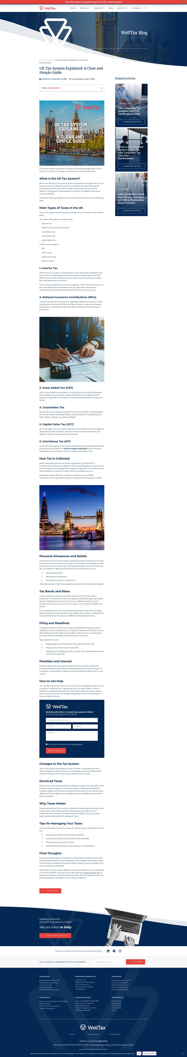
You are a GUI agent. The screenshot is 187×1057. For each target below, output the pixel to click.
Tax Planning (116, 1006)
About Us (121, 8)
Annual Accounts (45, 985)
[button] (101, 88)
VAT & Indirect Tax (82, 985)
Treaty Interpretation (47, 1008)
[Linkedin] (108, 951)
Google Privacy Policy (101, 1045)
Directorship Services (120, 987)
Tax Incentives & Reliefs (84, 987)
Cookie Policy (115, 1034)
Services (83, 8)
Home (73, 8)
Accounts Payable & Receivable (87, 1001)
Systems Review (45, 987)
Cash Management (82, 1006)
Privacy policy (149, 1053)
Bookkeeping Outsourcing (49, 980)
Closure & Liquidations (120, 990)
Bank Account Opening (84, 1003)
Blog (111, 8)
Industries (98, 8)
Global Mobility (45, 1004)
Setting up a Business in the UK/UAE (53, 1001)
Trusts (114, 1010)
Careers (72, 1034)
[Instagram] (120, 951)
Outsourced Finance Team (49, 990)
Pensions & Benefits (82, 1010)
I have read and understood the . (65, 744)
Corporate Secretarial (120, 983)
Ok (139, 1053)
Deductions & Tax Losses (84, 982)
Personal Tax (116, 1001)
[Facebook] (114, 951)
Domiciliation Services (120, 985)
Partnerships (116, 1003)
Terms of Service (121, 1045)
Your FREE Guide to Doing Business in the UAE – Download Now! (93, 2)
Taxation (50, 60)
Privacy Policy (77, 744)
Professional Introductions (49, 1006)
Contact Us (136, 8)
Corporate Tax (80, 980)
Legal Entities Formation (121, 980)
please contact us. (91, 873)
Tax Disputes (80, 989)
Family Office (117, 1008)
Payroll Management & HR (85, 1008)
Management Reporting (48, 983)
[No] (183, 1053)
